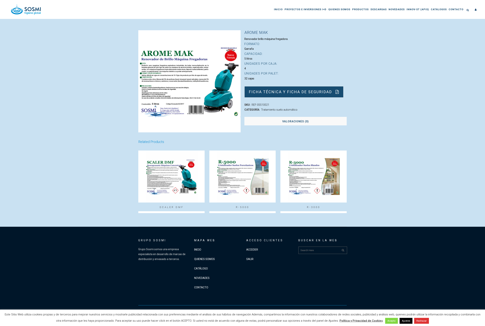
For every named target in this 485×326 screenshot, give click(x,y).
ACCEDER (252, 249)
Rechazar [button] (421, 320)
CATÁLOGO (201, 268)
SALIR (249, 259)
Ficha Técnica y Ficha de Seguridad (290, 92)
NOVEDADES (202, 277)
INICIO (197, 249)
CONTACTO (201, 287)
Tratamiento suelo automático (279, 109)
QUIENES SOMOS (204, 259)
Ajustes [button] (406, 320)
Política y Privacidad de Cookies (361, 320)
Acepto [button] (391, 320)
